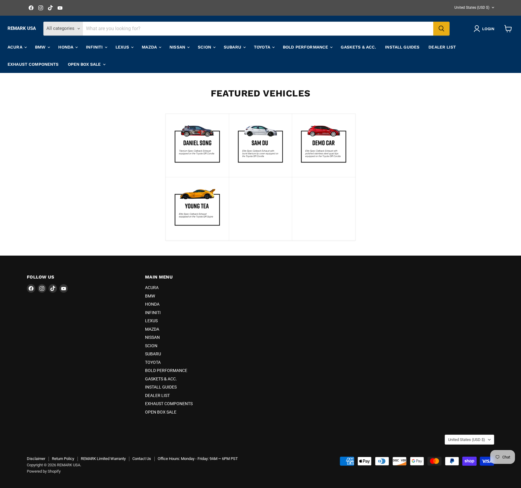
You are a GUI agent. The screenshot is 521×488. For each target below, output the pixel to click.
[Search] (441, 29)
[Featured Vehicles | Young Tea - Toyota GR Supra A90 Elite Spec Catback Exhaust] (197, 232)
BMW (41, 47)
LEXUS (123, 47)
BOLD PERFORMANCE (306, 47)
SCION (205, 47)
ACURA (16, 47)
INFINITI (95, 47)
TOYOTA (262, 47)
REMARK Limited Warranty (103, 458)
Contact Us (141, 458)
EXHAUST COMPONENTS (33, 64)
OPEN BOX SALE (85, 64)
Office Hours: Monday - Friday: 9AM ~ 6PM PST (198, 458)
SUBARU (233, 47)
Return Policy (63, 458)
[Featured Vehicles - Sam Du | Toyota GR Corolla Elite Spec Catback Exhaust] (260, 169)
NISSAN (177, 47)
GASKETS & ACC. (358, 47)
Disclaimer (36, 458)
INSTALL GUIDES (402, 47)
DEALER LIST (442, 47)
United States (471, 7)
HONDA (66, 47)
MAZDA (150, 47)
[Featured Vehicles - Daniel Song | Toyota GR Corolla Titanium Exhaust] (197, 169)
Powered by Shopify (44, 471)
